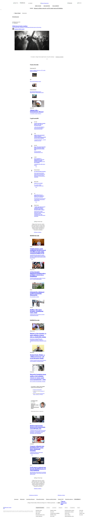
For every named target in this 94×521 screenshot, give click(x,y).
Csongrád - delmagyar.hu (39, 516)
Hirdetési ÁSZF (60, 499)
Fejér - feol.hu (52, 511)
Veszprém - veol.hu (81, 513)
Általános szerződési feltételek (51, 499)
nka (30, 79)
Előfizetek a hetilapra (37, 232)
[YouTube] (42, 396)
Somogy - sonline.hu (67, 514)
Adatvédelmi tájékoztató (30, 499)
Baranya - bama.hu (38, 511)
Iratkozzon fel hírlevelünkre (37, 389)
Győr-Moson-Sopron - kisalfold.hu (54, 513)
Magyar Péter (36, 181)
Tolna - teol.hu (81, 510)
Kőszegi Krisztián (37, 169)
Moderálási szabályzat (69, 499)
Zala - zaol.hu (81, 514)
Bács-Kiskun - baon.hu (39, 510)
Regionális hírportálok (40, 507)
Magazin (60, 507)
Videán (34, 394)
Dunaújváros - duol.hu (53, 510)
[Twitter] (38, 396)
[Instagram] (36, 396)
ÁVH (35, 133)
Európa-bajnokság (33, 89)
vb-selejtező (32, 443)
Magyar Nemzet (18, 13)
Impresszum (16, 499)
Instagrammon (42, 393)
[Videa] (40, 396)
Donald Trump (36, 205)
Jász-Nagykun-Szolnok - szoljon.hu (69, 510)
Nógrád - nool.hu (67, 513)
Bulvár (66, 507)
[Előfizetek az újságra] (69, 3)
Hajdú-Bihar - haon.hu (53, 514)
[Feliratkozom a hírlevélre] (22, 3)
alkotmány (33, 401)
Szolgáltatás (72, 507)
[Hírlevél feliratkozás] (32, 396)
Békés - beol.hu (38, 513)
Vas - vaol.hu (81, 511)
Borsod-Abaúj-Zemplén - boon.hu (40, 514)
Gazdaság (54, 507)
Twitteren (34, 392)
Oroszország (32, 371)
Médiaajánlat (22, 499)
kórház (31, 289)
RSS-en (41, 394)
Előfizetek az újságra (61, 495)
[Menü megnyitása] (79, 3)
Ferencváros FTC (33, 68)
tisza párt (35, 145)
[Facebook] (34, 396)
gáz (34, 193)
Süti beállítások (77, 499)
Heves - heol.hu (52, 516)
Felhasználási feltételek (40, 499)
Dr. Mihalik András (34, 400)
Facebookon (42, 391)
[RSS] (44, 396)
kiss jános (35, 121)
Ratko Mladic (32, 352)
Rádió (79, 507)
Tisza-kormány (32, 269)
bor (30, 423)
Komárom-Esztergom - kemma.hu (69, 511)
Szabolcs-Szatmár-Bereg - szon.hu (69, 516)
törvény (31, 246)
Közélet (48, 507)
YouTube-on (37, 394)
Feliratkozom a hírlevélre (59, 56)
